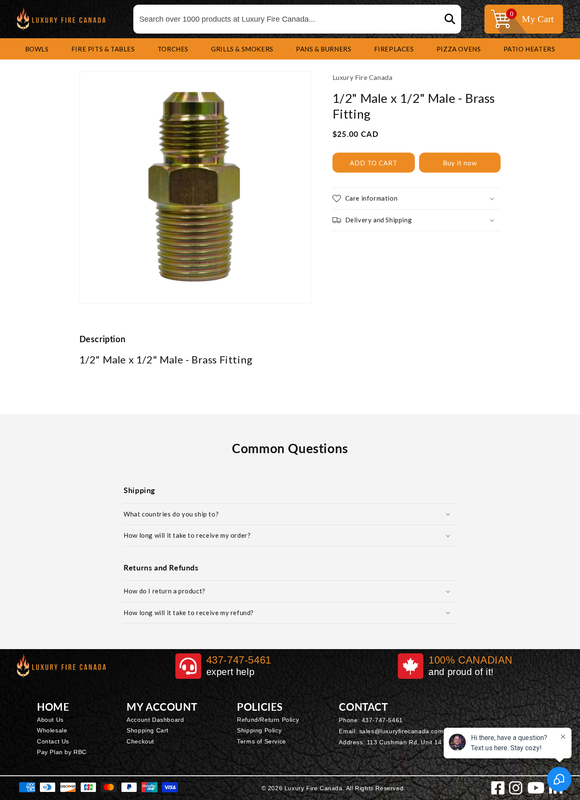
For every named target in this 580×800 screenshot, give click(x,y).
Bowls (37, 49)
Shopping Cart (148, 730)
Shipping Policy (259, 730)
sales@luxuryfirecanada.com (401, 731)
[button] (37, 49)
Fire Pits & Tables (103, 49)
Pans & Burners (323, 49)
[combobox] (297, 19)
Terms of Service (261, 741)
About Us (50, 719)
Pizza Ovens (458, 49)
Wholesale (52, 730)
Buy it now (460, 163)
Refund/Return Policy (268, 719)
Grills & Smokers (242, 49)
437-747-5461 (382, 720)
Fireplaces (394, 49)
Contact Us (53, 741)
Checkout (140, 741)
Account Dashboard (155, 719)
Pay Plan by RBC (62, 752)
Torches (173, 49)
